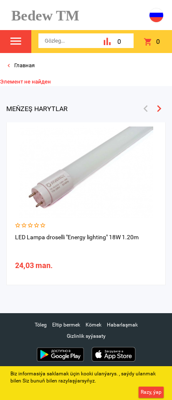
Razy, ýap (151, 392)
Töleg (41, 325)
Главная (24, 65)
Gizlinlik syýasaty (86, 336)
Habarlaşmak (122, 325)
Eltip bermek (66, 325)
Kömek (93, 325)
